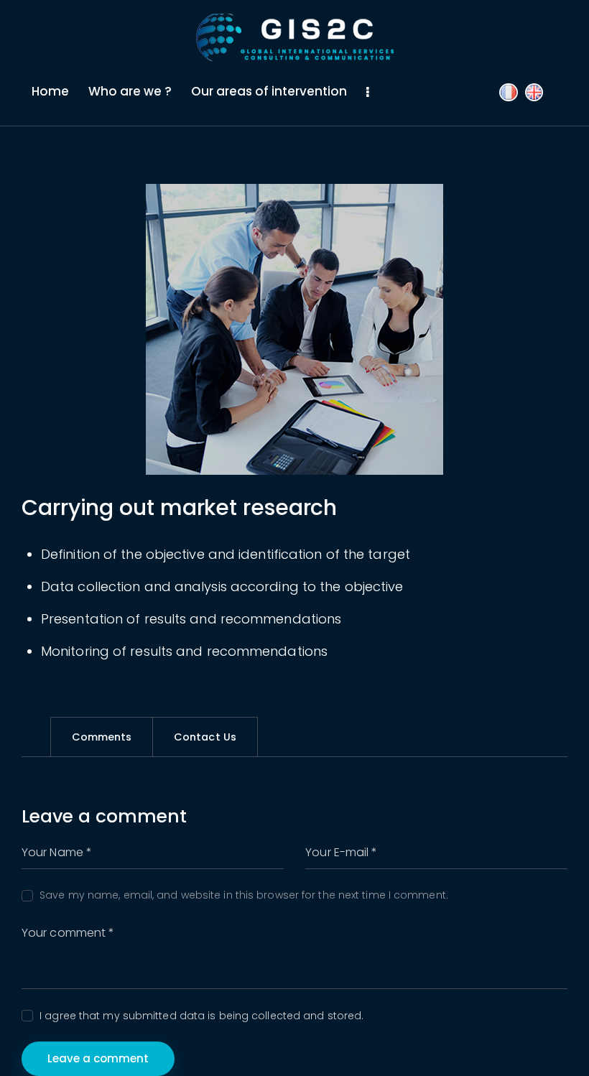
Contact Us (205, 737)
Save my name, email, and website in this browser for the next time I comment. (244, 895)
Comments (102, 737)
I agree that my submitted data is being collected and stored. (201, 1015)
